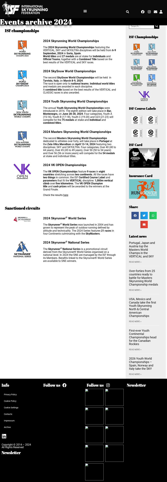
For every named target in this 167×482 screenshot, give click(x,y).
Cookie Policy (10, 401)
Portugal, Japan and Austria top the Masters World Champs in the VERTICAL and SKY (142, 249)
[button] (85, 11)
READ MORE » (135, 262)
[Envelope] (155, 12)
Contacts (8, 414)
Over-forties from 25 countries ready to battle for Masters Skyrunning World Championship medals (143, 277)
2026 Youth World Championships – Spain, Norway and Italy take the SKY (141, 363)
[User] (161, 12)
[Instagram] (149, 12)
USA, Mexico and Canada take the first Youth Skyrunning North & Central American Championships (142, 307)
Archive (7, 427)
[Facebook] (143, 12)
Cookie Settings (11, 407)
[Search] (156, 26)
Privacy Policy (10, 394)
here (65, 195)
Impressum (9, 420)
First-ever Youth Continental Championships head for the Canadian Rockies (142, 337)
